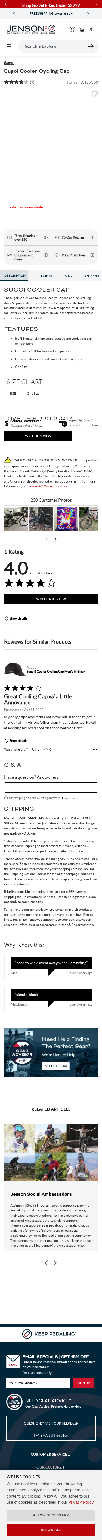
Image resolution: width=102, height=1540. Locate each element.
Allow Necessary (51, 1515)
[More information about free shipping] (46, 237)
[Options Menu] (95, 749)
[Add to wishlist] (94, 95)
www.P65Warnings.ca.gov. (49, 486)
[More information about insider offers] (46, 255)
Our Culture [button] (49, 1467)
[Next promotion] (88, 14)
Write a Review (51, 599)
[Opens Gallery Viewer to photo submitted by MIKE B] (41, 519)
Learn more (70, 798)
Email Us (54, 1435)
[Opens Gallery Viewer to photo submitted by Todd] (16, 519)
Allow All (51, 1530)
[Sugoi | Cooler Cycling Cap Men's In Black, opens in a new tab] (14, 669)
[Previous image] (46, 1263)
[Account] (72, 29)
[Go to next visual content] (55, 539)
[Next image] (55, 1263)
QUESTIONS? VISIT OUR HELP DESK (51, 1423)
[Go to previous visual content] (46, 539)
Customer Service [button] (49, 1454)
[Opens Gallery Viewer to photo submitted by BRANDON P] (66, 519)
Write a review (38, 436)
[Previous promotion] (14, 14)
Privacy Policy (81, 1502)
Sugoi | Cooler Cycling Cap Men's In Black (56, 671)
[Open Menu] (9, 46)
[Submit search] (91, 46)
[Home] (31, 29)
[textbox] (51, 787)
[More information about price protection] (92, 255)
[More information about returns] (92, 237)
